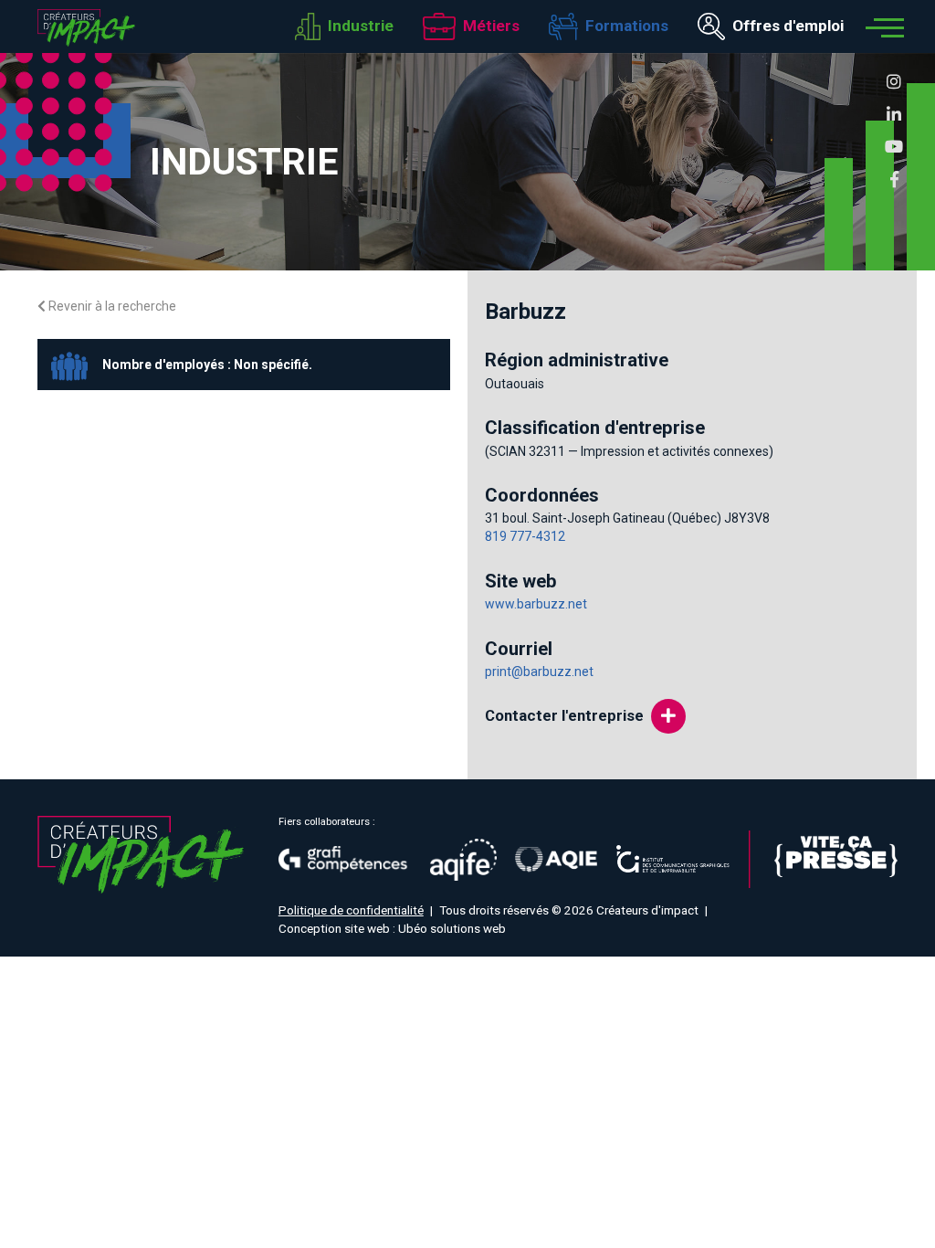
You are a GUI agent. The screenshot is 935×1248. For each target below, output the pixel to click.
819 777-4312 (525, 536)
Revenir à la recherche (111, 306)
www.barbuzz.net (536, 604)
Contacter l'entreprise (564, 715)
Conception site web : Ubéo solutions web (392, 928)
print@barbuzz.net (539, 671)
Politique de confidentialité (351, 910)
